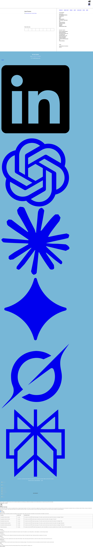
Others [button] (1, 543)
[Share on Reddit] (48, 29)
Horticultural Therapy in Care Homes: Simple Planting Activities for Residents (63, 36)
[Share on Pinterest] (34, 29)
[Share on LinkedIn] (37, 29)
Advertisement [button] (2, 539)
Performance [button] (2, 532)
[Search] (90, 10)
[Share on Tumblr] (41, 29)
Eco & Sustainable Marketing (63, 14)
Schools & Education (62, 22)
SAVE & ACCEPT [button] (2, 546)
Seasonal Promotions (62, 23)
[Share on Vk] (45, 29)
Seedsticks (60, 25)
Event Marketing (61, 15)
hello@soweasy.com (36, 58)
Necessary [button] (1, 510)
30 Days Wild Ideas (62, 40)
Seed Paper (60, 24)
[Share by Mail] (52, 29)
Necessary (2, 511)
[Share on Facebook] (26, 29)
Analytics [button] (1, 536)
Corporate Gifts (61, 13)
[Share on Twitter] (30, 29)
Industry (60, 16)
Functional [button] (1, 529)
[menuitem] (61, 10)
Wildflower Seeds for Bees (63, 26)
